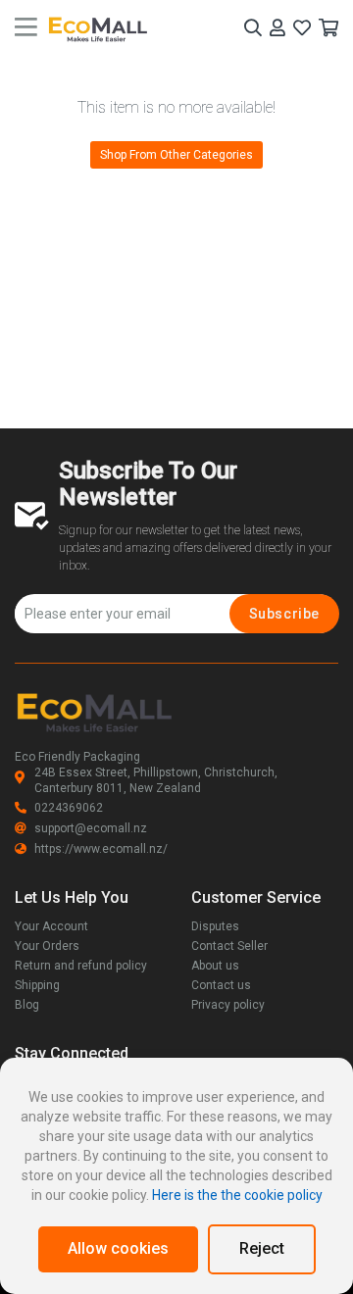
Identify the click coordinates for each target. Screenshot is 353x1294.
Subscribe (284, 614)
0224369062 (68, 808)
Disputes (215, 926)
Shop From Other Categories (176, 155)
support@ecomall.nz (90, 828)
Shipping (37, 985)
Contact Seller (229, 946)
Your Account (51, 926)
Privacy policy (228, 1005)
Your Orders (47, 946)
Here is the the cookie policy (237, 1195)
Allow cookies (118, 1248)
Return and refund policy (81, 965)
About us (215, 965)
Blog (27, 1005)
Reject (261, 1248)
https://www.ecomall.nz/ (101, 849)
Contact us (221, 985)
